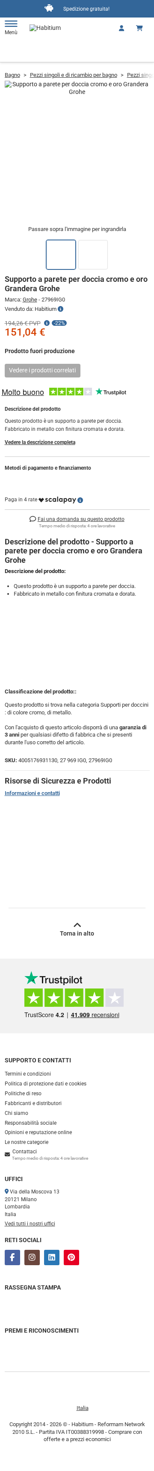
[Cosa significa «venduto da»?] (60, 309)
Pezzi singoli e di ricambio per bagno (73, 75)
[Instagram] (32, 1257)
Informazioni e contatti (32, 793)
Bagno (12, 75)
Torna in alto (77, 933)
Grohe (30, 299)
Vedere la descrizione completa (40, 442)
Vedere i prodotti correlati (42, 370)
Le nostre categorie (26, 1142)
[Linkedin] (51, 1257)
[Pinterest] (71, 1257)
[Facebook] (12, 1257)
